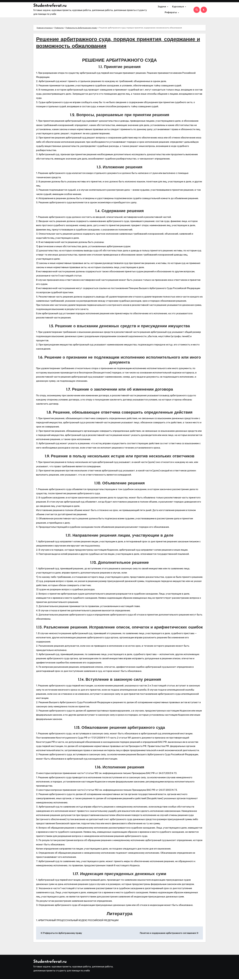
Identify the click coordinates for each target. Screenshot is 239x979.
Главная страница (45, 28)
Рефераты (171, 12)
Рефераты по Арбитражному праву (81, 28)
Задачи (162, 7)
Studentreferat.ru (50, 6)
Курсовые (178, 7)
